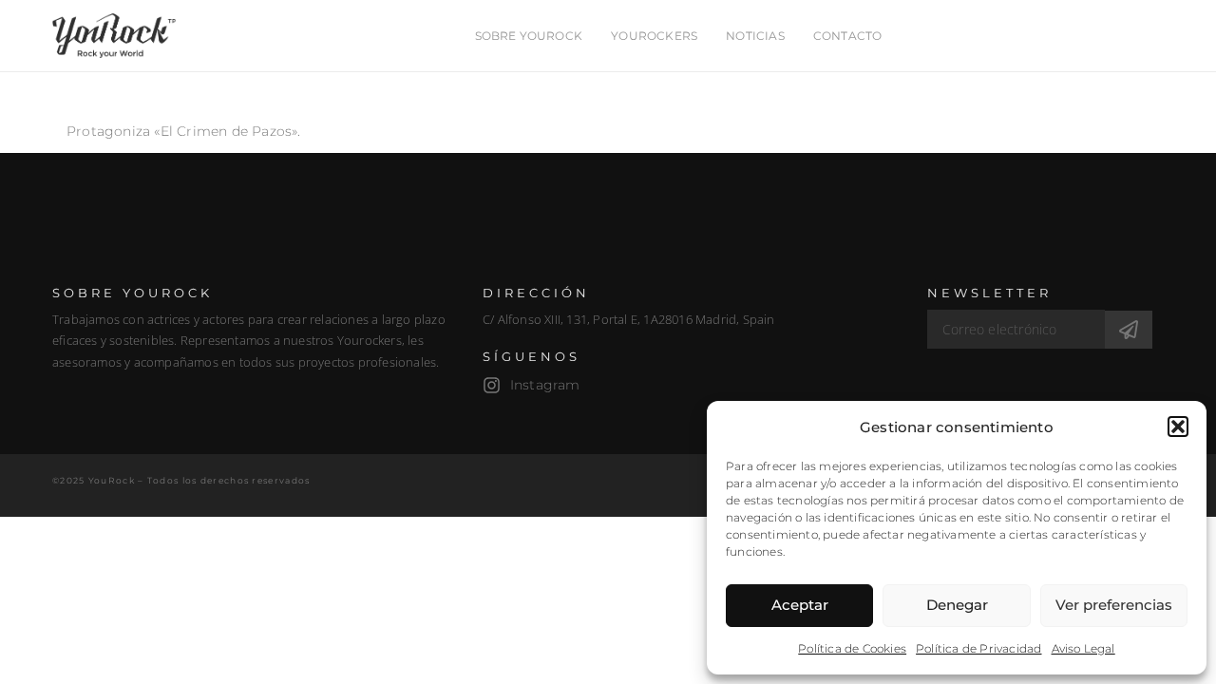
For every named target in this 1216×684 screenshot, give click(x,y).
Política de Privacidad (978, 648)
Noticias (755, 35)
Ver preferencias (1113, 605)
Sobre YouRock (529, 35)
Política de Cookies (852, 648)
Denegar (957, 605)
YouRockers (654, 35)
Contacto (848, 35)
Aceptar (799, 605)
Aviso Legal (1083, 648)
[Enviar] (1128, 330)
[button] (1178, 426)
